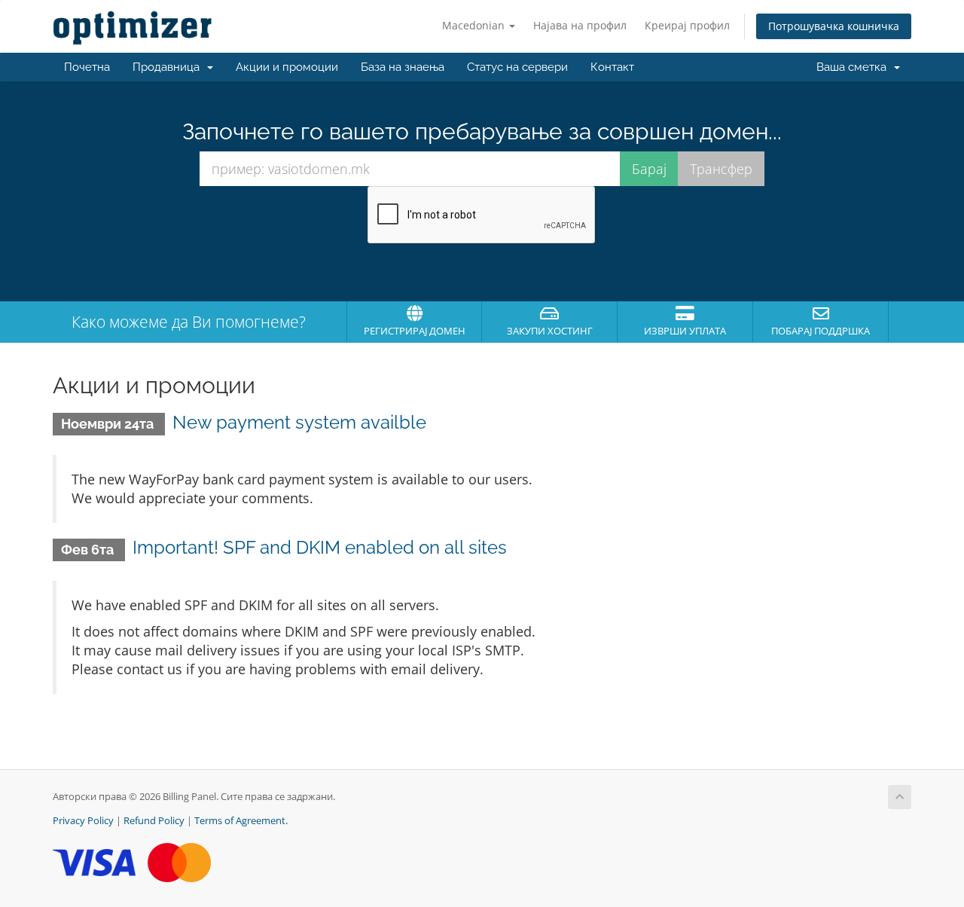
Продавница (169, 67)
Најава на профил (580, 25)
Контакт (612, 67)
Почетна (87, 67)
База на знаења (402, 67)
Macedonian (475, 25)
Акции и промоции (287, 67)
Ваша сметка (854, 67)
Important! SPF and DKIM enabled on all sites (320, 547)
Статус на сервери (517, 67)
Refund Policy (154, 820)
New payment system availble (299, 422)
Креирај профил (687, 25)
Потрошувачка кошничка (833, 26)
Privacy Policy (83, 820)
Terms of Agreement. (241, 820)
